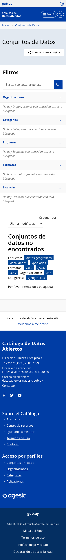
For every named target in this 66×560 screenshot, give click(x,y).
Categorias (14, 475)
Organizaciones (17, 469)
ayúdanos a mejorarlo (33, 324)
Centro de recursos (20, 426)
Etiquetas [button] (9, 142)
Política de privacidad (33, 545)
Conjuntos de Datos (27, 25)
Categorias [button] (10, 120)
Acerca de (13, 419)
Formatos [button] (9, 165)
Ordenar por (47, 218)
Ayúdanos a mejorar (21, 432)
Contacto (13, 444)
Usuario (58, 84)
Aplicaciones (15, 481)
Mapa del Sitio (33, 531)
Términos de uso (18, 438)
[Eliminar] (26, 258)
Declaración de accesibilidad (33, 552)
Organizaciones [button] (13, 97)
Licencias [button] (9, 187)
